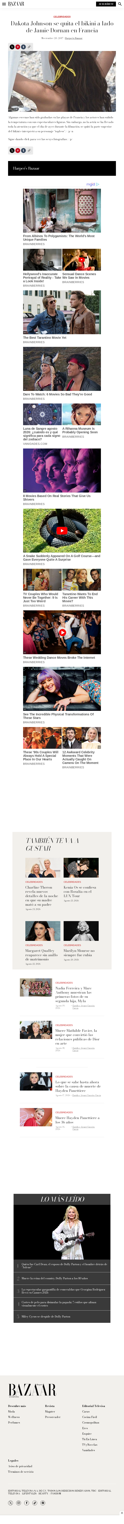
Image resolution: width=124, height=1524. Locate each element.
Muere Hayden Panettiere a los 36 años (77, 1120)
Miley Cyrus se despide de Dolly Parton (46, 1316)
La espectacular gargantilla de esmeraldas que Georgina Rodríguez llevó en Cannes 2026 (63, 1291)
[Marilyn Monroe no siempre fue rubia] (81, 931)
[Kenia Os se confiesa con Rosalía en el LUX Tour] (81, 868)
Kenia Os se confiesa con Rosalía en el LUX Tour (80, 892)
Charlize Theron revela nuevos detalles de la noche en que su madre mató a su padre (41, 896)
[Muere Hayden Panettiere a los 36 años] (36, 1117)
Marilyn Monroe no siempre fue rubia (79, 953)
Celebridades (62, 17)
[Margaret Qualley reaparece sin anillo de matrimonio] (42, 931)
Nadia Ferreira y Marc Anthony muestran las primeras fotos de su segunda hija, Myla (73, 994)
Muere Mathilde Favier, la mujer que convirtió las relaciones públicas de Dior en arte (77, 1037)
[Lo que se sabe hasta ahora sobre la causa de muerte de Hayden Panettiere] (36, 1081)
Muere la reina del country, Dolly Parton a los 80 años (55, 1278)
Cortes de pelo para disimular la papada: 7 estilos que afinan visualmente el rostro (59, 1304)
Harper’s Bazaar (74, 38)
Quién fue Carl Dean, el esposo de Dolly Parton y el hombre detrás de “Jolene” (64, 1266)
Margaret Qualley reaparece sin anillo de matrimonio (41, 955)
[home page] (16, 4)
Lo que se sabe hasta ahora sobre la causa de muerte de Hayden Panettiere (78, 1086)
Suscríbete (106, 4)
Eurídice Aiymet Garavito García (83, 1006)
